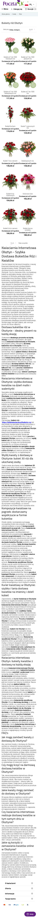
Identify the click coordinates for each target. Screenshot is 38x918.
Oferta (8, 888)
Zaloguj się (17, 9)
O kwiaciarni (10, 883)
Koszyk (32, 9)
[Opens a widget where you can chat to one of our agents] (30, 914)
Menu (6, 9)
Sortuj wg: (6, 29)
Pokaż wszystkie (22, 243)
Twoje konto (10, 898)
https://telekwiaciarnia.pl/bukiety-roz (16, 422)
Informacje (9, 893)
